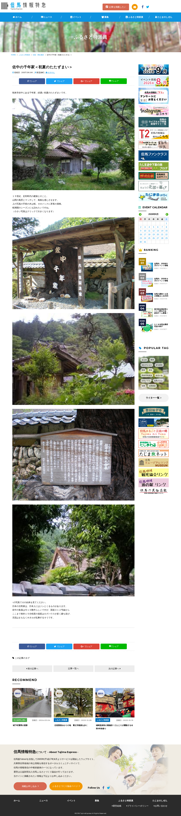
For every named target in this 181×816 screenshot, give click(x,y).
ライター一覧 (152, 398)
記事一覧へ (73, 668)
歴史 (150, 370)
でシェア (33, 81)
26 (154, 238)
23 (141, 238)
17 (145, 234)
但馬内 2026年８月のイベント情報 (161, 280)
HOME (13, 55)
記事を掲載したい (117, 7)
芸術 (143, 370)
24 (145, 238)
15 (166, 231)
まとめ (144, 360)
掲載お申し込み (29, 786)
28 (162, 238)
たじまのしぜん (164, 17)
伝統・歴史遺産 (38, 55)
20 (158, 234)
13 (158, 231)
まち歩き (159, 365)
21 (162, 234)
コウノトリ (146, 381)
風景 (152, 360)
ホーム (18, 17)
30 (141, 242)
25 (149, 238)
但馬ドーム (158, 381)
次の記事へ (114, 668)
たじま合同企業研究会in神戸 (161, 325)
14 (162, 231)
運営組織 (117, 806)
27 (158, 238)
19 (154, 234)
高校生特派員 (147, 375)
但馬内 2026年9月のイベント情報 (161, 264)
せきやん (51, 72)
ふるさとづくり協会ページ (65, 786)
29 (166, 238)
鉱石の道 (159, 375)
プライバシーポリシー (138, 806)
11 (149, 231)
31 (145, 242)
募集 (106, 17)
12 (154, 231)
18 (149, 234)
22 (166, 234)
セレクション (147, 365)
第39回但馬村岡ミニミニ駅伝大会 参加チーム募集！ (161, 311)
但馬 (143, 386)
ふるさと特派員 (135, 17)
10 (145, 231)
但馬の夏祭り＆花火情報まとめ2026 (161, 295)
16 (141, 234)
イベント (77, 17)
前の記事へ (33, 668)
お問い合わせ (161, 806)
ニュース (48, 17)
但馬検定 (152, 386)
